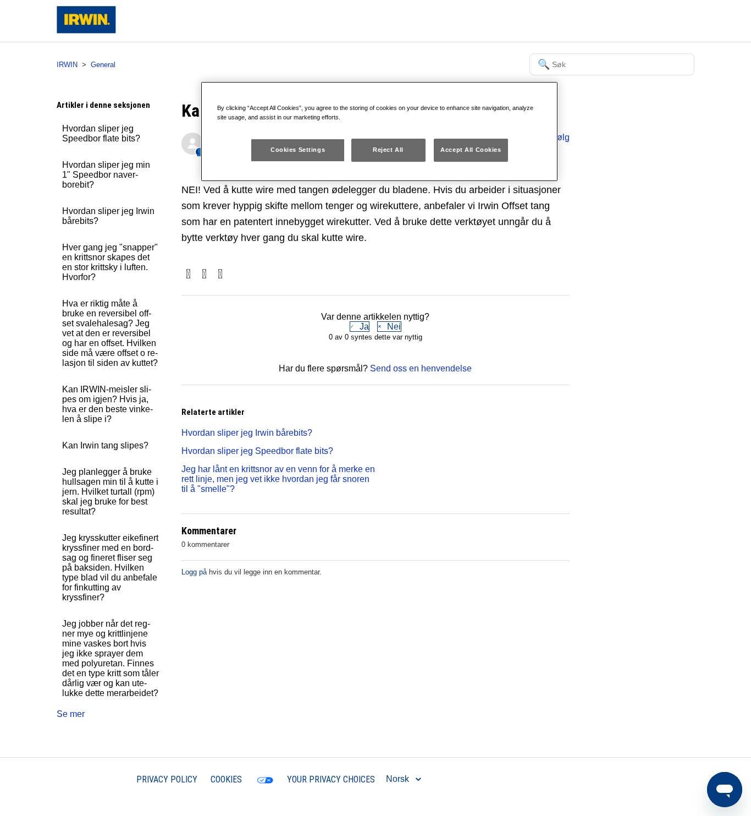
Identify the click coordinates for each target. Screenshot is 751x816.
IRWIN (67, 65)
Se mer (71, 714)
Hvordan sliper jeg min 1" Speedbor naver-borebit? (106, 174)
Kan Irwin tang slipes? (105, 445)
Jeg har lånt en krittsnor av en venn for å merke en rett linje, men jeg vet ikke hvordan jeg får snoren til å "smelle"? (278, 479)
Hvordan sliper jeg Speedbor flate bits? (101, 133)
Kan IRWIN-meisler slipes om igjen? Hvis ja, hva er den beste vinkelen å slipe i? (107, 404)
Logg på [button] (669, 20)
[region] (379, 131)
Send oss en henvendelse (421, 368)
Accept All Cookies (470, 149)
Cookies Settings (297, 149)
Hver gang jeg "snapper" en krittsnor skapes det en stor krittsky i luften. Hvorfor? (110, 262)
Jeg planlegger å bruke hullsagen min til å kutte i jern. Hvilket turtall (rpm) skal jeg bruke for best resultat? (110, 491)
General (103, 65)
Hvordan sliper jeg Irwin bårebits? (108, 216)
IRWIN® (107, 779)
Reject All (388, 149)
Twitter (204, 275)
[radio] (359, 326)
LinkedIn (220, 275)
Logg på (194, 572)
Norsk (398, 779)
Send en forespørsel (605, 20)
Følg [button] (560, 137)
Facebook (188, 275)
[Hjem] (86, 30)
